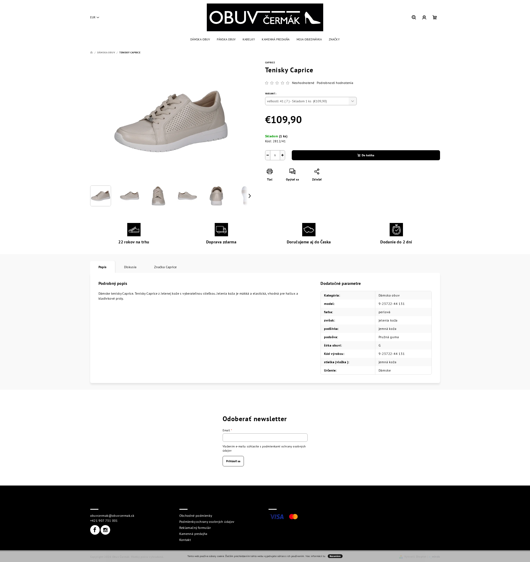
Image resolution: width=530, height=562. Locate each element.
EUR (92, 17)
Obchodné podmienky (195, 515)
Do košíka (368, 155)
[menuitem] (200, 39)
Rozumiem (335, 556)
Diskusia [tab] (130, 267)
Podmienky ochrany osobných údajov (206, 521)
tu (324, 556)
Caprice (270, 62)
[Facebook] (95, 530)
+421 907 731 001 (104, 520)
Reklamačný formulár (195, 528)
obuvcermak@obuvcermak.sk (112, 515)
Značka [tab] (165, 267)
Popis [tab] (103, 267)
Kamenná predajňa (193, 534)
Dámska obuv (389, 295)
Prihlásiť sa (233, 461)
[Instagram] (105, 530)
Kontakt (185, 540)
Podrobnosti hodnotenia (335, 83)
